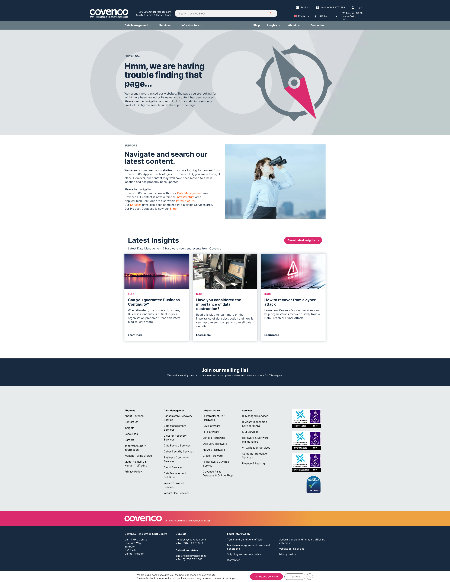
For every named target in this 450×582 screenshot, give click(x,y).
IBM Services (250, 431)
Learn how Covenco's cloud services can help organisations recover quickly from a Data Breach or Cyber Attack (292, 314)
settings (230, 578)
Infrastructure (190, 25)
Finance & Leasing (253, 463)
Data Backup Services (177, 445)
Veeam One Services (176, 493)
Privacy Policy (133, 471)
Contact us (317, 25)
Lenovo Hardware (214, 437)
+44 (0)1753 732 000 (189, 559)
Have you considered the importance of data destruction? (218, 304)
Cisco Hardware (213, 455)
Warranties (233, 559)
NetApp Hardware (214, 449)
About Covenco (134, 416)
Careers (129, 440)
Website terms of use (291, 548)
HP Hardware (211, 431)
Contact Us (131, 422)
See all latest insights (301, 240)
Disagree (295, 576)
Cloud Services (173, 467)
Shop (256, 25)
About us (294, 25)
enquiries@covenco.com (191, 555)
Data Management (136, 25)
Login (359, 7)
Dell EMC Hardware (215, 443)
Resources (131, 434)
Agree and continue (266, 576)
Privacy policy (287, 554)
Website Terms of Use (138, 455)
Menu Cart (348, 16)
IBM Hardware (211, 425)
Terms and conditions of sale (244, 539)
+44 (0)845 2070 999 (333, 7)
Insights (272, 25)
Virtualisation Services (256, 447)
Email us (305, 7)
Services (165, 25)
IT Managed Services (255, 416)
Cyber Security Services (179, 451)
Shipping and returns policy (244, 554)
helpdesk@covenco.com (191, 539)
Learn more (135, 335)
